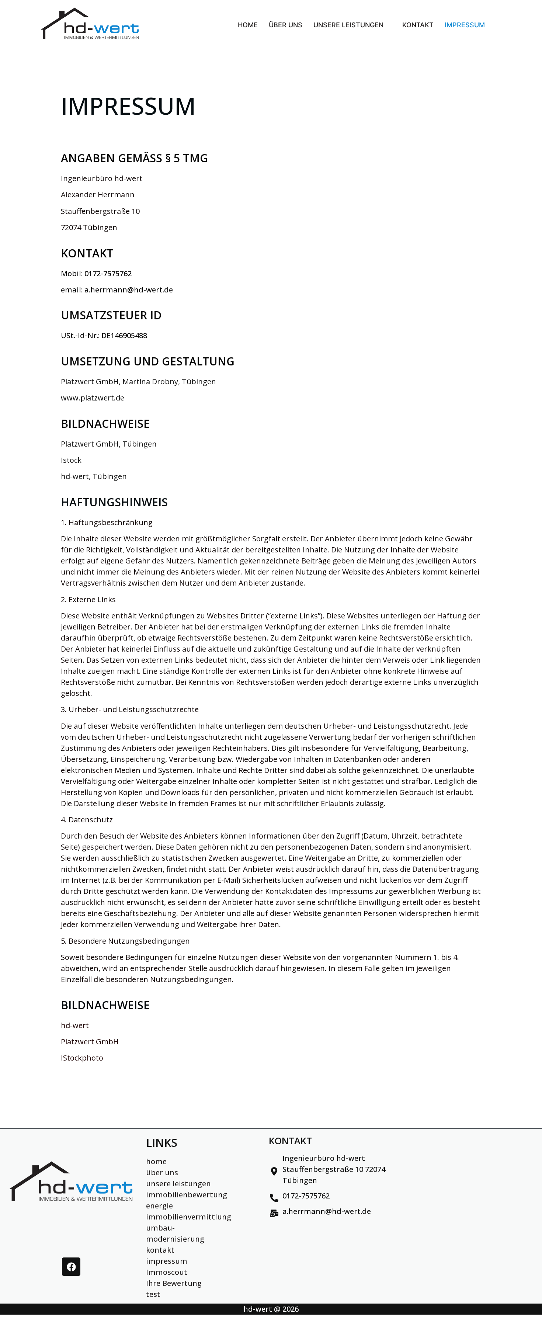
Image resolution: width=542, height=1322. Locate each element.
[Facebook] (71, 1266)
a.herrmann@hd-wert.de (128, 290)
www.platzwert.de (92, 398)
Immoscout (166, 1272)
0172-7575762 (108, 273)
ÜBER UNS (285, 25)
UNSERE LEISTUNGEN (348, 25)
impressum (166, 1261)
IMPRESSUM (465, 25)
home (156, 1161)
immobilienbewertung (186, 1195)
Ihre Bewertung (174, 1283)
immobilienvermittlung (188, 1217)
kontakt (160, 1250)
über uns (162, 1172)
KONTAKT (418, 25)
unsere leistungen (178, 1184)
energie (159, 1206)
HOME (248, 25)
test (153, 1294)
